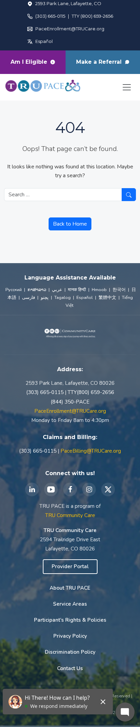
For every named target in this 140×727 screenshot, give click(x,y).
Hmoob (99, 290)
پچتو (45, 297)
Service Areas (70, 604)
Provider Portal (70, 566)
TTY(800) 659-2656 (91, 392)
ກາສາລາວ (37, 290)
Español (44, 41)
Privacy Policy (70, 636)
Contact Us (70, 668)
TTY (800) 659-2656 (92, 16)
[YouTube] (51, 489)
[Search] (129, 194)
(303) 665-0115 (50, 16)
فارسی (28, 297)
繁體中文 (107, 297)
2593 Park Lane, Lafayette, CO (68, 3)
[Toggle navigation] (127, 87)
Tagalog (62, 297)
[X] (108, 489)
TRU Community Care (70, 515)
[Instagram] (89, 489)
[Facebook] (70, 489)
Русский (13, 290)
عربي (57, 290)
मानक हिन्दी (77, 290)
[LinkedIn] (32, 489)
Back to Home (70, 224)
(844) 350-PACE (70, 401)
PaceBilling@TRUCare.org (90, 451)
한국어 (119, 290)
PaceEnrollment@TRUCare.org (69, 28)
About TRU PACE (70, 588)
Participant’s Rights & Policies (70, 620)
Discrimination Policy (70, 652)
